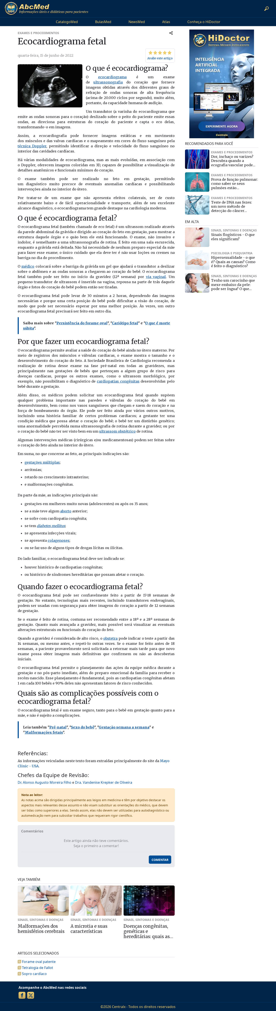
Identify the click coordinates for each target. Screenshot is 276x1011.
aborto (65, 511)
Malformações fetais (44, 732)
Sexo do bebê (82, 727)
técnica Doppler (32, 146)
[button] (266, 9)
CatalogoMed (67, 21)
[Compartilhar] (171, 33)
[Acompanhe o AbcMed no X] (30, 995)
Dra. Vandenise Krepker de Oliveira (103, 782)
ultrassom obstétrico (117, 431)
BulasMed (103, 21)
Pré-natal (57, 727)
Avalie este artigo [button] (160, 58)
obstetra (110, 638)
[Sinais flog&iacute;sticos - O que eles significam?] (197, 237)
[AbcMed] (46, 9)
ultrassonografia (108, 82)
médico (27, 266)
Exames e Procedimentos (38, 33)
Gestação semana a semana (124, 727)
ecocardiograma (112, 77)
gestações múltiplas (42, 462)
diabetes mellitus (51, 526)
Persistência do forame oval (81, 323)
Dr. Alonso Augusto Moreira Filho (44, 782)
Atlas (166, 21)
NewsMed (137, 21)
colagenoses (58, 540)
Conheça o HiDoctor (203, 21)
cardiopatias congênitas (118, 381)
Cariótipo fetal (125, 323)
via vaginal (156, 277)
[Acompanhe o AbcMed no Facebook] (22, 995)
